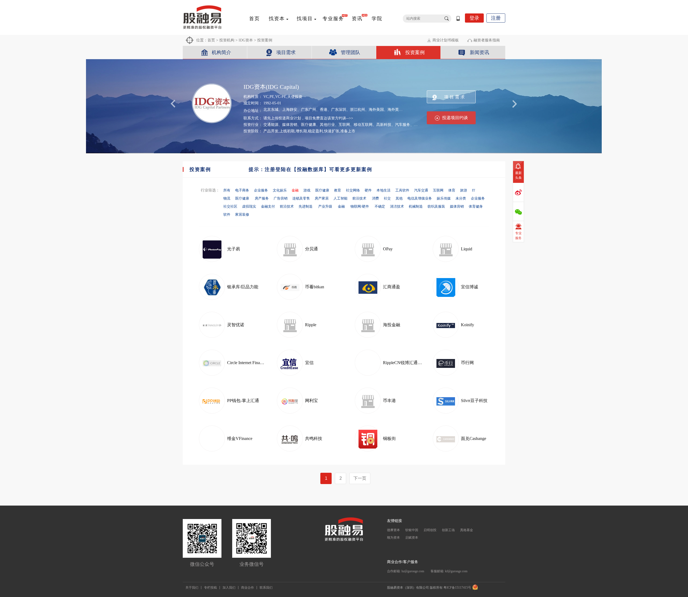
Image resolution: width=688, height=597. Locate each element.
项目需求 (286, 52)
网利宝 (311, 400)
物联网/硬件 (360, 206)
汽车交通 (421, 190)
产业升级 (325, 206)
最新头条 (518, 175)
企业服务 (261, 190)
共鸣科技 (313, 438)
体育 (451, 190)
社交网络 (353, 190)
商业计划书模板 (445, 40)
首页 (254, 18)
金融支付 (268, 206)
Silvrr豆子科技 (474, 400)
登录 (474, 18)
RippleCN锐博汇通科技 (404, 362)
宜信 (309, 362)
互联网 (438, 190)
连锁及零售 (301, 198)
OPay (388, 249)
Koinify (467, 324)
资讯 (357, 18)
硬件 (368, 190)
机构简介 (221, 52)
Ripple (310, 324)
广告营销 (281, 198)
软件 (226, 214)
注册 (496, 18)
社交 (387, 198)
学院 (377, 18)
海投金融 (391, 324)
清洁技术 (397, 206)
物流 (226, 198)
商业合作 (247, 587)
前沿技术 (359, 198)
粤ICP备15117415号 (457, 587)
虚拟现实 (249, 206)
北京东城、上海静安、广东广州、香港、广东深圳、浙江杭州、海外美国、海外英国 (333, 110)
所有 (226, 190)
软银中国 (411, 530)
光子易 (233, 249)
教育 (337, 190)
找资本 (277, 18)
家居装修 (242, 214)
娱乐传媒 (444, 198)
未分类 (461, 198)
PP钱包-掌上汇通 (243, 400)
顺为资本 (393, 537)
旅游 (463, 190)
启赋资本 (411, 537)
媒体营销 (457, 206)
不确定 (380, 206)
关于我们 (191, 587)
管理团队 (350, 52)
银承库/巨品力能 (242, 287)
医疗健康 (322, 190)
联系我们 (266, 587)
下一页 (359, 478)
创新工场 (448, 530)
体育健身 (476, 206)
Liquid (466, 249)
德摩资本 (393, 530)
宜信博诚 (469, 287)
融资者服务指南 (487, 40)
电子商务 (242, 190)
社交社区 (230, 206)
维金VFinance (239, 438)
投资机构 (226, 40)
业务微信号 (251, 564)
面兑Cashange (473, 438)
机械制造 (416, 206)
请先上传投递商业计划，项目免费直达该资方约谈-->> (308, 118)
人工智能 (340, 198)
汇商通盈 (391, 287)
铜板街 (389, 438)
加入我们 (229, 587)
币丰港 (389, 400)
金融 (342, 206)
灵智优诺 (235, 324)
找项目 (305, 18)
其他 (399, 198)
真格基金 (466, 530)
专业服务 (333, 18)
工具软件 (402, 190)
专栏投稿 (210, 587)
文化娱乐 (280, 190)
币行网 (467, 362)
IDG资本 (246, 40)
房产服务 (262, 198)
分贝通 (311, 249)
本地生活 (383, 190)
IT (473, 190)
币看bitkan (314, 287)
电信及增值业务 (419, 198)
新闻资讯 (479, 52)
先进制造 (306, 206)
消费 (375, 198)
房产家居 (322, 198)
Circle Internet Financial (247, 362)
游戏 (306, 190)
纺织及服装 (436, 206)
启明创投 (430, 530)
